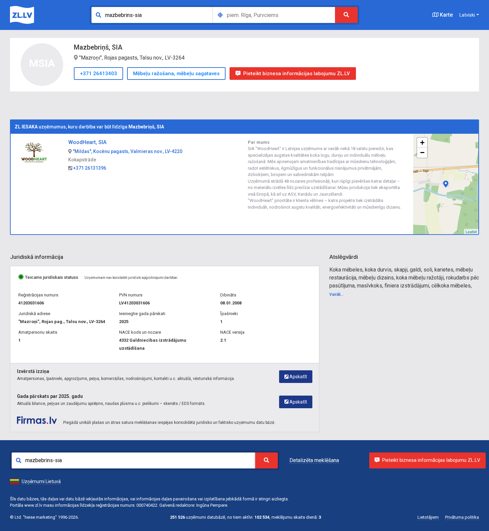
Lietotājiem (428, 517)
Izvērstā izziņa (33, 371)
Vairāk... (336, 294)
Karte (445, 15)
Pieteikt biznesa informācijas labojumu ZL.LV (296, 74)
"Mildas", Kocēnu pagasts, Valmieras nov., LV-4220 (127, 151)
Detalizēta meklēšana (314, 460)
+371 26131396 (89, 168)
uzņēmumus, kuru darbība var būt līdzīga (89, 126)
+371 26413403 (98, 74)
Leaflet (471, 231)
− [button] (422, 152)
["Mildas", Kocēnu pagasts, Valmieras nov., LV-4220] (446, 184)
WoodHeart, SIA (87, 142)
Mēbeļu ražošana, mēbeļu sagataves (176, 74)
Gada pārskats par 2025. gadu (50, 396)
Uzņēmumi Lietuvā (41, 481)
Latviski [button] (467, 15)
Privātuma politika (462, 517)
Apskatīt (297, 376)
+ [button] (422, 142)
